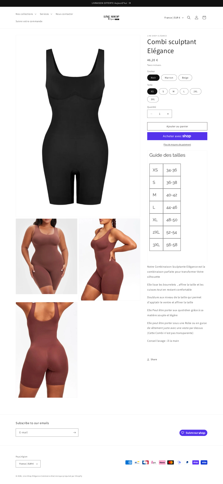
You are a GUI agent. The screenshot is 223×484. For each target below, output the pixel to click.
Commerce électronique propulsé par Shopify (61, 476)
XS (152, 91)
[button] (26, 14)
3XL (153, 99)
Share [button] (154, 359)
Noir (153, 77)
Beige (185, 77)
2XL (196, 91)
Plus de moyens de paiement (177, 144)
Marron (169, 77)
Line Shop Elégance (32, 476)
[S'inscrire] (74, 432)
